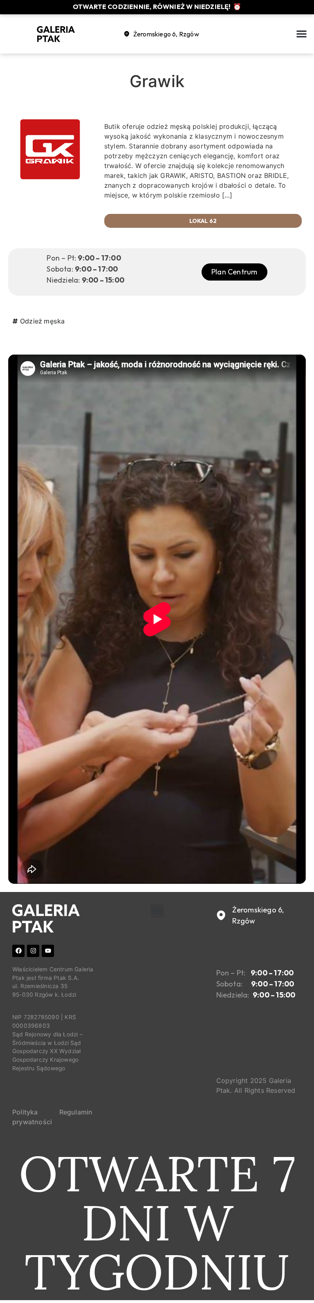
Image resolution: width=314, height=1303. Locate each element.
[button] (302, 34)
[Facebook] (18, 951)
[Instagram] (33, 951)
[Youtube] (48, 951)
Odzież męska (42, 321)
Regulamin (76, 1112)
